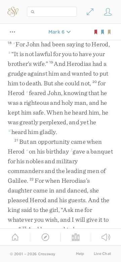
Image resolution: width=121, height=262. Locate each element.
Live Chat (102, 254)
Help (80, 254)
